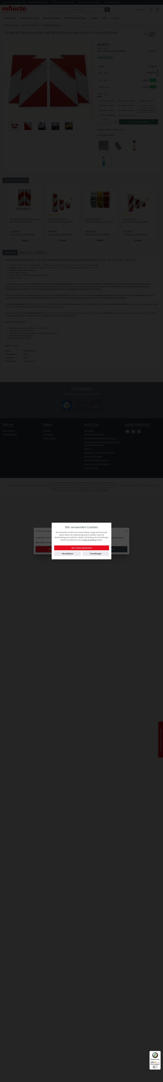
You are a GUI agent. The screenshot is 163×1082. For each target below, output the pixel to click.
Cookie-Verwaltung (89, 540)
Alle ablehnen (67, 553)
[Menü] (159, 1052)
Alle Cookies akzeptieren (81, 548)
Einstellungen (95, 553)
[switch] (155, 1067)
